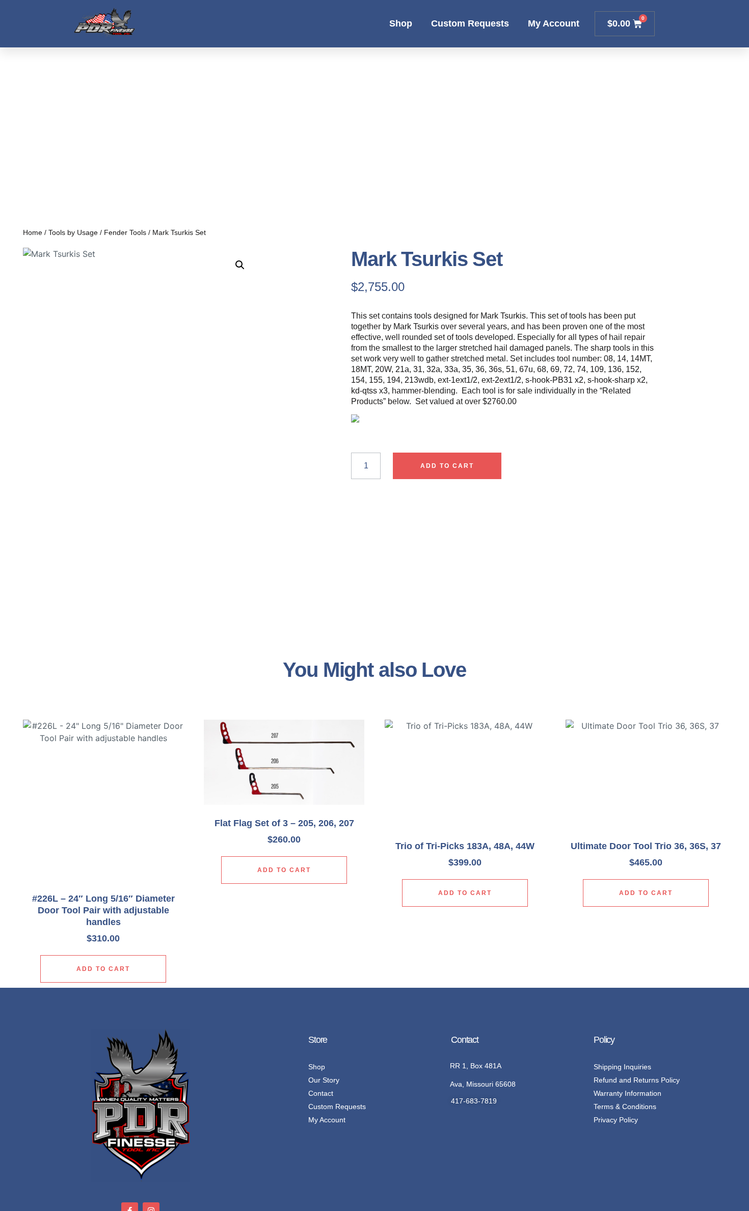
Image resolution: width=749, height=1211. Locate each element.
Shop (400, 23)
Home (32, 232)
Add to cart (447, 465)
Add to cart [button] (103, 968)
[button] (240, 265)
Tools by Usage (73, 232)
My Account (553, 23)
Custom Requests (470, 23)
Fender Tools (125, 232)
